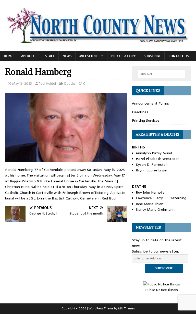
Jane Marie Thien (149, 204)
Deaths (69, 83)
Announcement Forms (150, 103)
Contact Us (178, 56)
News (67, 56)
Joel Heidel (47, 83)
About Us (29, 56)
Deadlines (140, 112)
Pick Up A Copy (123, 56)
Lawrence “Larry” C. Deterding (161, 198)
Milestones (89, 56)
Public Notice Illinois (161, 290)
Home (8, 56)
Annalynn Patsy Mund (154, 153)
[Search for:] (161, 73)
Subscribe (152, 56)
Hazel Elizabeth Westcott (157, 158)
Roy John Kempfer (151, 192)
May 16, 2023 (22, 83)
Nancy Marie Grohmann (155, 209)
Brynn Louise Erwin (151, 170)
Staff (50, 56)
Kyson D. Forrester (151, 164)
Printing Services (146, 120)
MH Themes (126, 308)
